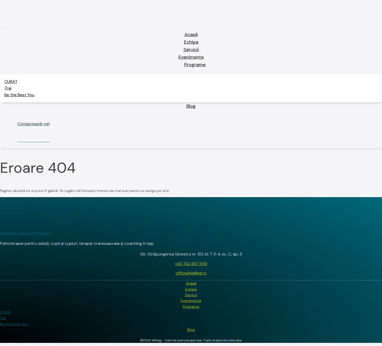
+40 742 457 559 (191, 263)
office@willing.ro (191, 273)
